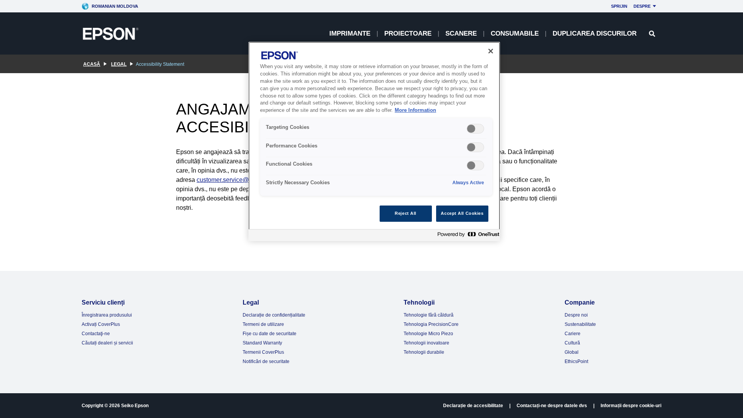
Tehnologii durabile (424, 352)
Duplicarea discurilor (595, 33)
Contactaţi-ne (96, 333)
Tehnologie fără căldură (429, 315)
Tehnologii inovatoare (426, 343)
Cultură (572, 343)
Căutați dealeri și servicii (107, 343)
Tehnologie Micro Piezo (428, 333)
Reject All (405, 213)
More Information (415, 110)
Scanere (461, 33)
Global (572, 352)
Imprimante (349, 33)
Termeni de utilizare (263, 324)
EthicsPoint (576, 361)
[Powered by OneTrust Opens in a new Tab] (466, 236)
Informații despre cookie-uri (631, 405)
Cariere (572, 333)
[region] (374, 141)
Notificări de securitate (266, 361)
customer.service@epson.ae (235, 179)
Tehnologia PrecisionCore (431, 324)
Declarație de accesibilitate (473, 405)
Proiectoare (407, 33)
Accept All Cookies (462, 213)
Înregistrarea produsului (107, 315)
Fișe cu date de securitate (269, 333)
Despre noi (576, 315)
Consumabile (515, 33)
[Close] (490, 51)
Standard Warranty (262, 343)
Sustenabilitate (580, 324)
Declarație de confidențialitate (274, 315)
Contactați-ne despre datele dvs (552, 405)
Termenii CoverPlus (263, 352)
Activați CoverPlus (101, 324)
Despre (642, 6)
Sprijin (619, 6)
